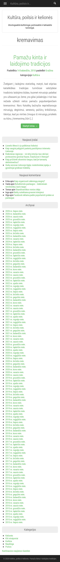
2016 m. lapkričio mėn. (15, 477)
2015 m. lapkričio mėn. (15, 511)
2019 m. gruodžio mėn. (15, 377)
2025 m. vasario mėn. (14, 238)
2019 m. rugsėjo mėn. (14, 386)
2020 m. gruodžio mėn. (15, 344)
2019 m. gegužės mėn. (15, 397)
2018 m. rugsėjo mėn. (14, 416)
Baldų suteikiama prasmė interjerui (29, 192)
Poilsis (8, 546)
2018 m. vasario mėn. (14, 436)
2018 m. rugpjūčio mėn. (15, 419)
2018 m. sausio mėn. (14, 438)
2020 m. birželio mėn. (14, 361)
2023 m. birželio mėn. (14, 261)
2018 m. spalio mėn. (14, 413)
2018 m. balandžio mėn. (15, 430)
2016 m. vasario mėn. (14, 502)
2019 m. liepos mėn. (14, 391)
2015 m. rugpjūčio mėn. (15, 519)
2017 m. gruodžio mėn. (15, 441)
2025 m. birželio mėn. (14, 233)
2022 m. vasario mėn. (14, 305)
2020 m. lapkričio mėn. (15, 347)
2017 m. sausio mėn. (14, 472)
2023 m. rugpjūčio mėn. (15, 258)
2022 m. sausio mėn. (14, 308)
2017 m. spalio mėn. (14, 447)
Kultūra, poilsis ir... (20, 3)
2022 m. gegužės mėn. (15, 297)
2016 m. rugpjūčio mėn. (15, 486)
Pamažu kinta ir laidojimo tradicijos (30, 60)
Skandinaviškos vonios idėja (28, 189)
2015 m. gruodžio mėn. (15, 508)
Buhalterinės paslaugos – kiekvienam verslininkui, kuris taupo (26, 185)
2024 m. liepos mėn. (14, 244)
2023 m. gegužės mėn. (15, 263)
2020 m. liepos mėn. (14, 358)
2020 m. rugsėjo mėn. (14, 352)
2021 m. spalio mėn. (14, 316)
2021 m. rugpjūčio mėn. (15, 322)
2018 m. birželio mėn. (14, 424)
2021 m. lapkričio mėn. (15, 313)
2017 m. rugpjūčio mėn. (15, 452)
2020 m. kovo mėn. (13, 369)
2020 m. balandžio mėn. (15, 366)
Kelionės (9, 535)
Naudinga (9, 543)
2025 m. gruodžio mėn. (15, 219)
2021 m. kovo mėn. (13, 336)
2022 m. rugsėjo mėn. (14, 286)
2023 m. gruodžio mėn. (15, 252)
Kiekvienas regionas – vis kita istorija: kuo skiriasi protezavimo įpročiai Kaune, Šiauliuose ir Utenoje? (27, 155)
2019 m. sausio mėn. (14, 408)
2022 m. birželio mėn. (14, 294)
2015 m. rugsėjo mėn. (14, 516)
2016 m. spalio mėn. (14, 480)
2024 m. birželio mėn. (14, 247)
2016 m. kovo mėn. (13, 500)
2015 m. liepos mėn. (14, 522)
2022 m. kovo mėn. (13, 302)
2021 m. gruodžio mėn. (15, 311)
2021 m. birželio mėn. (14, 327)
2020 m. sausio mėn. (14, 374)
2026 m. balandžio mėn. (15, 213)
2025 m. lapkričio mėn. (15, 222)
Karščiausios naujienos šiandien (16, 550)
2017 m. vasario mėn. (14, 469)
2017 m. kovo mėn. (13, 466)
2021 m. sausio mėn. (14, 341)
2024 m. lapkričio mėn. (15, 241)
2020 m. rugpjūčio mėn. (15, 355)
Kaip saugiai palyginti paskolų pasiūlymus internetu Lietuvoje (27, 150)
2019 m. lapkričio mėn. (15, 380)
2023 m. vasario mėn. (14, 272)
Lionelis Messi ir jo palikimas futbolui (21, 145)
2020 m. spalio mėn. (14, 349)
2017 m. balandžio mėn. (15, 463)
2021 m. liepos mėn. (14, 324)
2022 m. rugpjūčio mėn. (15, 288)
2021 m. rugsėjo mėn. (14, 319)
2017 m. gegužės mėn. (15, 461)
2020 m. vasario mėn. (14, 372)
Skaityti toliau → (30, 125)
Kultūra (36, 75)
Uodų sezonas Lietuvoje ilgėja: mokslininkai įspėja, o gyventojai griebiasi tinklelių (28, 166)
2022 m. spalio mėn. (14, 283)
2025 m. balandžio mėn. (15, 236)
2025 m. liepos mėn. (14, 230)
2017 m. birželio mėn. (14, 458)
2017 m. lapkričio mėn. (15, 444)
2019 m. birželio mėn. (14, 394)
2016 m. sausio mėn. (14, 505)
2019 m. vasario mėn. (14, 405)
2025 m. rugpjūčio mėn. (15, 227)
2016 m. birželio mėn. (14, 491)
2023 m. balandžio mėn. (15, 266)
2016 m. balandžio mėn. (15, 497)
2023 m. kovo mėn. (13, 269)
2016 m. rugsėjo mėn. (14, 483)
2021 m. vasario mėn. (14, 338)
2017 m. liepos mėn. (14, 455)
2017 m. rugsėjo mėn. (14, 449)
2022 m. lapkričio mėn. (15, 280)
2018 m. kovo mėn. (13, 433)
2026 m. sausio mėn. (14, 216)
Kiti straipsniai (11, 538)
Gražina (49, 70)
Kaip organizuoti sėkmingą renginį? (29, 181)
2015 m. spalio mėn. (14, 513)
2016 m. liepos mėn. (14, 488)
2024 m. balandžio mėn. (15, 249)
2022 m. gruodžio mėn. (15, 277)
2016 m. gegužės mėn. (15, 494)
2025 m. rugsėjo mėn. (14, 224)
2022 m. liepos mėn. (14, 291)
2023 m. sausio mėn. (14, 274)
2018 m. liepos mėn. (14, 422)
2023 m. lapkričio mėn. (15, 255)
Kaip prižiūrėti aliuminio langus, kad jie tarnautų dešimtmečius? (26, 161)
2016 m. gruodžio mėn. (15, 474)
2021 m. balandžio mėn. (15, 333)
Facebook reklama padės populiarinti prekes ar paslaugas (29, 196)
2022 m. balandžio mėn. (15, 299)
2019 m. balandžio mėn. (15, 399)
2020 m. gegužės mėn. (15, 363)
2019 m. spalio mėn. (14, 383)
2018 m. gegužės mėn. (15, 427)
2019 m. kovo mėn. (13, 402)
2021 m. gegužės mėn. (15, 330)
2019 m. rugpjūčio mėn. (15, 388)
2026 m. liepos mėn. (14, 211)
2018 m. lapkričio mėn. (15, 411)
